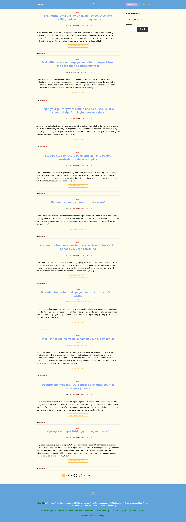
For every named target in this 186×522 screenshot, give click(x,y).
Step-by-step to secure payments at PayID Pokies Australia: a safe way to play (78, 157)
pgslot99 (124, 511)
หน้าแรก (85, 516)
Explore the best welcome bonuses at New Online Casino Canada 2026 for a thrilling (78, 247)
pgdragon (79, 511)
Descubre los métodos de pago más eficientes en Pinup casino (78, 294)
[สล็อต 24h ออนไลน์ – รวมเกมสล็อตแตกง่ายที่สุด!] (93, 4)
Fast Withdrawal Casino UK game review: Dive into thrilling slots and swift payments (78, 17)
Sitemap (39, 4)
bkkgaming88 (47, 511)
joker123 (141, 511)
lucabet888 (101, 511)
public (78, 13)
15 (88, 475)
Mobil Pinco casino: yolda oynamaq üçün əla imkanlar (78, 339)
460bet (133, 511)
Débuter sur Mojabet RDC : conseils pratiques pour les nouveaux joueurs (78, 386)
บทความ (93, 516)
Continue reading (78, 46)
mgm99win (59, 511)
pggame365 (113, 511)
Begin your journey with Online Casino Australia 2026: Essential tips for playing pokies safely (78, 111)
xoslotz (69, 511)
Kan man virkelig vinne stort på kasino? (78, 202)
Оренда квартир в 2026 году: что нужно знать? (78, 431)
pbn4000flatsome (86, 25)
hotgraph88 (90, 511)
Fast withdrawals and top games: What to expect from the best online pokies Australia (78, 64)
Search (129, 25)
